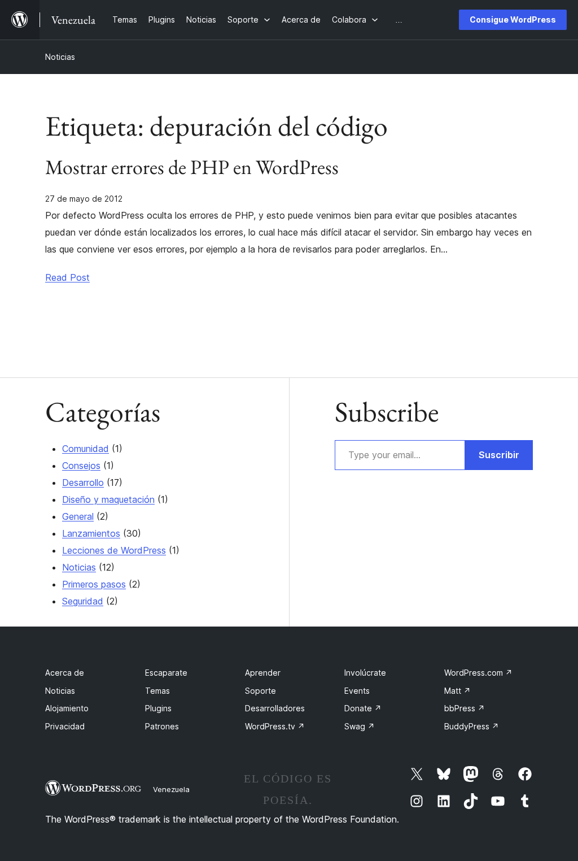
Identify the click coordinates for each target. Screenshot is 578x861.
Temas (157, 690)
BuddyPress (471, 726)
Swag (359, 726)
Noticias (60, 57)
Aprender (263, 672)
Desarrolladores (275, 708)
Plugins (158, 708)
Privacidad (65, 726)
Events (357, 690)
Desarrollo (83, 482)
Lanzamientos (91, 533)
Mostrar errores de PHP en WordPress (192, 167)
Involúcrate (365, 672)
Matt (457, 690)
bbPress (464, 708)
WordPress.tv (275, 726)
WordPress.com (478, 672)
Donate (363, 708)
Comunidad (85, 448)
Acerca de (64, 672)
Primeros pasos (94, 584)
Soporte (260, 690)
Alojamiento (67, 708)
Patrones (162, 726)
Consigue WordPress (513, 19)
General (78, 516)
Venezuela (171, 789)
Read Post (67, 277)
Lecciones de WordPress (114, 550)
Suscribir (499, 454)
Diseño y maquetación (108, 499)
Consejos (81, 465)
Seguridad (82, 601)
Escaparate (166, 672)
